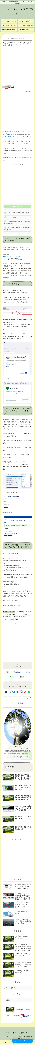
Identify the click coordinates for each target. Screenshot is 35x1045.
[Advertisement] (17, 65)
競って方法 (23, 616)
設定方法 (12, 619)
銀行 (18, 619)
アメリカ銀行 (8, 614)
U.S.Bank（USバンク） (12, 136)
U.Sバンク (28, 611)
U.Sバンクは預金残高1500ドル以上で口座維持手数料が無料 (17, 228)
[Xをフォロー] (9, 692)
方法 (16, 616)
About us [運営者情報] (25, 1036)
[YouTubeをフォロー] (25, 692)
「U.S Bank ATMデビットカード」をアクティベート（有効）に (17, 222)
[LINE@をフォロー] (28, 692)
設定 (6, 619)
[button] (22, 677)
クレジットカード (25, 614)
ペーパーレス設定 (11, 217)
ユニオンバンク (9, 616)
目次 (16, 206)
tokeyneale (17, 746)
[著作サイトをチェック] (6, 692)
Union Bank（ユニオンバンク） (12, 256)
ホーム (9, 1036)
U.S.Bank (20, 611)
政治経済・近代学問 (10, 611)
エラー (16, 614)
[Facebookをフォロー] (17, 692)
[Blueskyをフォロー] (13, 692)
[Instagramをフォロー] (21, 692)
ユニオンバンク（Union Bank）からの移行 (18, 212)
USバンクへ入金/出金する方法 (12, 605)
